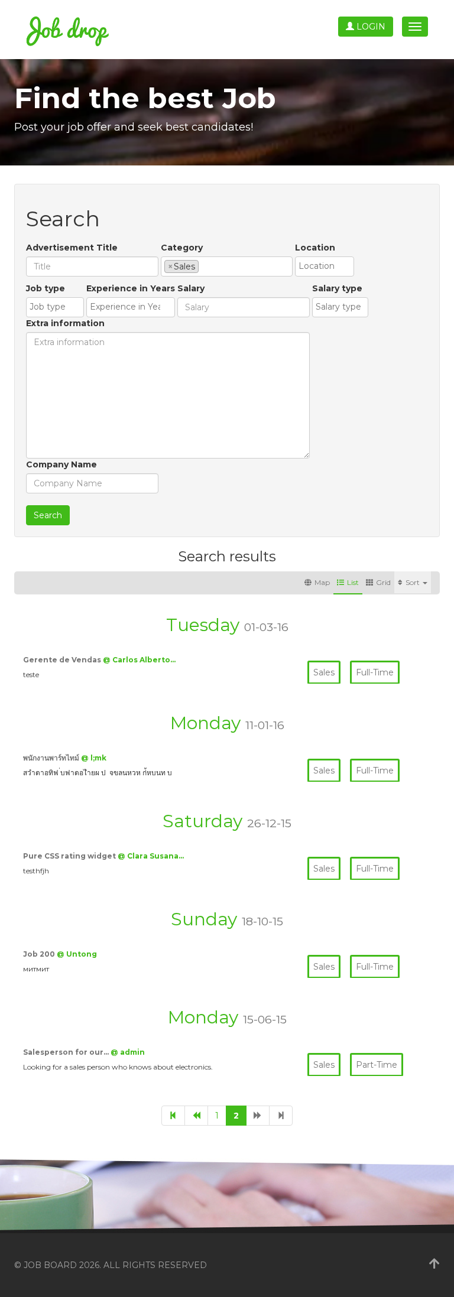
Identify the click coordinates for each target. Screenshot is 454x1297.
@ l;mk (93, 757)
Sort (413, 582)
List (353, 582)
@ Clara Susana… (151, 855)
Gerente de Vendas (63, 659)
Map (322, 582)
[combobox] (227, 266)
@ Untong (77, 954)
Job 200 (40, 954)
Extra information (65, 323)
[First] (173, 1116)
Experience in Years (130, 288)
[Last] (281, 1116)
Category (182, 247)
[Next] (258, 1116)
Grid (383, 582)
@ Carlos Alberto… (139, 659)
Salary (191, 288)
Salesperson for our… (67, 1052)
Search (48, 515)
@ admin (128, 1052)
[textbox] (205, 266)
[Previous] (196, 1116)
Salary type (337, 288)
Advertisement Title (72, 247)
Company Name (61, 464)
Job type (45, 288)
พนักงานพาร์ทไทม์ (52, 757)
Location (315, 247)
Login (369, 26)
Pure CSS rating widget (70, 855)
